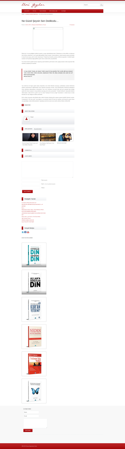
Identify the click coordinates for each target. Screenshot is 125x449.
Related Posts (37, 128)
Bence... (23, 207)
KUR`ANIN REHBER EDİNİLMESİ (29, 211)
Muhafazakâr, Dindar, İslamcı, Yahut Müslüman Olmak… (33, 209)
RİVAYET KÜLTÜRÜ (61, 143)
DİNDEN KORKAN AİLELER (28, 220)
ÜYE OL (34, 10)
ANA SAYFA (26, 10)
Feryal (44, 24)
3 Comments (71, 24)
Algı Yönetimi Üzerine (26, 218)
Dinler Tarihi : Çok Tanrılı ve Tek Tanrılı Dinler (31, 216)
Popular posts (28, 128)
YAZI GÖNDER (43, 10)
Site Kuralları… (53, 10)
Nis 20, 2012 (28, 24)
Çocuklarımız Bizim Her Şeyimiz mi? (29, 202)
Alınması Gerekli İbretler (31, 14)
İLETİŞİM (63, 10)
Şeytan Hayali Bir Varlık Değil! (28, 221)
